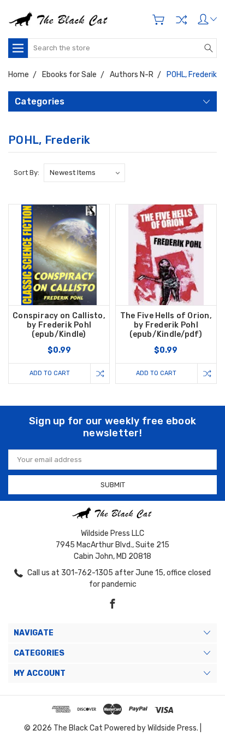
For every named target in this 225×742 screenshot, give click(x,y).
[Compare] (181, 20)
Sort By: (26, 172)
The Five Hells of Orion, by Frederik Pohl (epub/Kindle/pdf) (166, 325)
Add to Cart (49, 373)
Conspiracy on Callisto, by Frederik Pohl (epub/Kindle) (59, 325)
